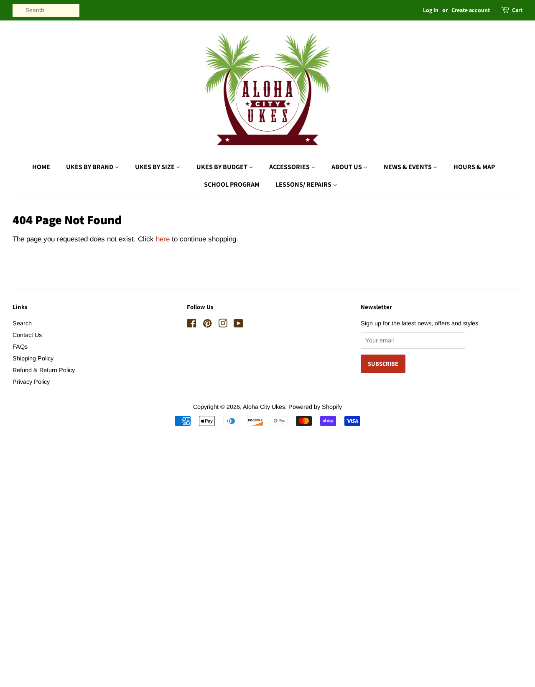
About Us (347, 166)
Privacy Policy (31, 381)
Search (22, 323)
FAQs (20, 346)
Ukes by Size (155, 166)
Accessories (290, 166)
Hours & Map (474, 166)
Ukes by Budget (222, 166)
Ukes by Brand (90, 166)
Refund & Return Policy (44, 370)
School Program (232, 184)
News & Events (408, 166)
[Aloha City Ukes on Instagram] (222, 325)
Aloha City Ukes (264, 406)
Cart (517, 10)
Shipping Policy (33, 358)
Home (41, 166)
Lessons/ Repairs (304, 184)
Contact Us (27, 335)
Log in (430, 10)
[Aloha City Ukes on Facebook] (191, 325)
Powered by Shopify (315, 406)
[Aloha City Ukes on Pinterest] (207, 325)
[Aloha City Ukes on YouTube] (238, 325)
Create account (470, 10)
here (163, 239)
